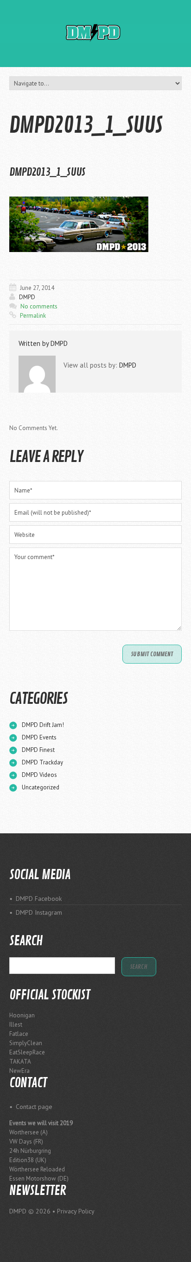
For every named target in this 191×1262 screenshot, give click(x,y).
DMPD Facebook (39, 898)
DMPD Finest (38, 750)
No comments (38, 306)
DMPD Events (39, 737)
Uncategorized (40, 787)
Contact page (34, 1106)
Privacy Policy (76, 1211)
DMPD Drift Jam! (43, 725)
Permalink (33, 316)
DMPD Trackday (42, 762)
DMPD (27, 297)
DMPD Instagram (39, 912)
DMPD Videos (39, 775)
